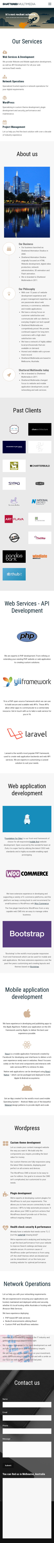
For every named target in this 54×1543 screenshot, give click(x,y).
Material (8, 1105)
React (7, 1054)
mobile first (34, 842)
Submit (8, 1465)
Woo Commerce (41, 903)
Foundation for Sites (14, 838)
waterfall (21, 1235)
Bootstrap (34, 967)
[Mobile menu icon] (49, 4)
